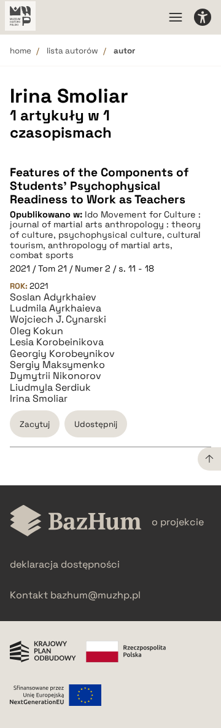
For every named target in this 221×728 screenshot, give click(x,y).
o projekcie (178, 521)
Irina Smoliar (39, 398)
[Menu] (175, 17)
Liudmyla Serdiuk (50, 387)
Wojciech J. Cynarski (58, 319)
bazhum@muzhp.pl (95, 595)
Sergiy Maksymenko (57, 364)
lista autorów (72, 50)
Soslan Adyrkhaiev (53, 297)
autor (124, 50)
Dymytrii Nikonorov (55, 376)
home (20, 50)
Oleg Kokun (36, 331)
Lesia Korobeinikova (57, 342)
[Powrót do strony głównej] (76, 522)
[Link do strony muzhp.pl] (20, 17)
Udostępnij (95, 424)
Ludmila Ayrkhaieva (55, 308)
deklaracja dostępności (65, 564)
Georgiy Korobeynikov (62, 353)
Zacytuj (35, 424)
